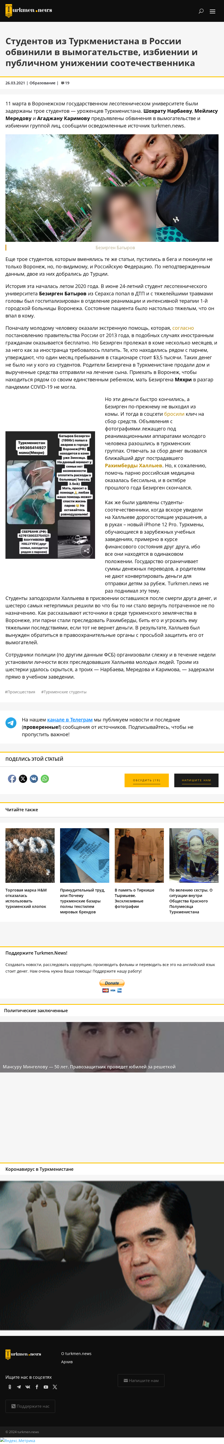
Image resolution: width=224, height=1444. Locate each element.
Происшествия (21, 691)
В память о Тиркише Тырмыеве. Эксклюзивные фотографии (134, 898)
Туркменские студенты (65, 691)
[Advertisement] (89, 1119)
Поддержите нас (33, 1406)
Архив (67, 1361)
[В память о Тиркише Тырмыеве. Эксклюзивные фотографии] (139, 881)
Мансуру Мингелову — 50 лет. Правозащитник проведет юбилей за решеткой (89, 1067)
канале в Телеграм (70, 719)
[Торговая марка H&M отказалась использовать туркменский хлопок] (30, 881)
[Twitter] (54, 1386)
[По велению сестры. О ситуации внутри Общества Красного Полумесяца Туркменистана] (194, 881)
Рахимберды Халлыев (133, 465)
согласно (183, 328)
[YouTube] (45, 1386)
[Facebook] (36, 1386)
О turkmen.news (76, 1353)
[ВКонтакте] (26, 1386)
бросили (174, 414)
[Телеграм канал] (17, 1386)
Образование (42, 82)
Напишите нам (144, 1380)
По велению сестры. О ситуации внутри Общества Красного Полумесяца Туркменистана (191, 900)
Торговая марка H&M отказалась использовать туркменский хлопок (26, 898)
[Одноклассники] (8, 1386)
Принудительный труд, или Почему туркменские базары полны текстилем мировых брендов (82, 900)
